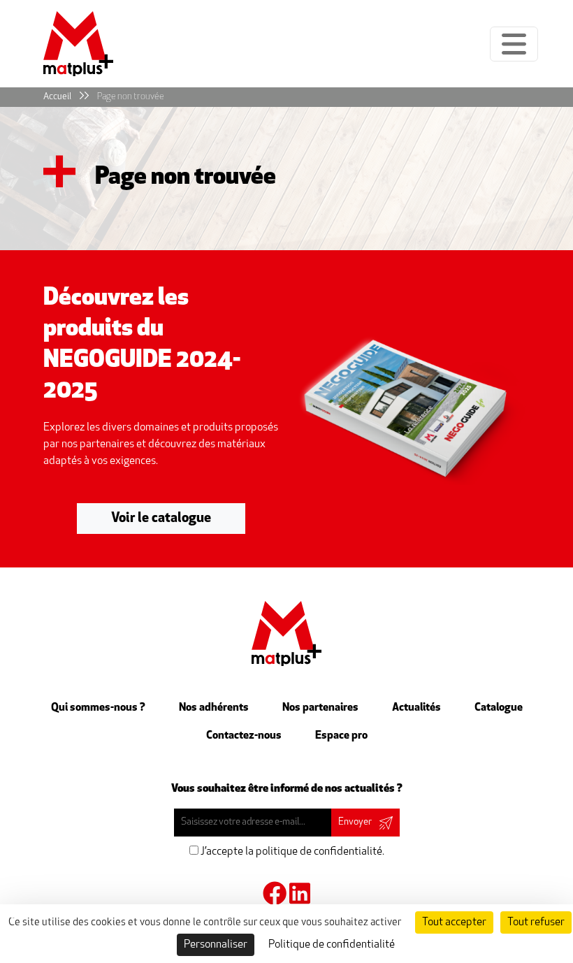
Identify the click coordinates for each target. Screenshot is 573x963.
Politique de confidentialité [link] (331, 944)
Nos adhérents (214, 708)
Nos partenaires (320, 708)
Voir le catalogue (161, 519)
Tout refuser (536, 922)
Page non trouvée (130, 96)
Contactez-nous (244, 735)
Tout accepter (454, 922)
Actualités (416, 708)
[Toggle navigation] (514, 44)
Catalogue (498, 708)
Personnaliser (215, 944)
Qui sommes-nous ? (98, 708)
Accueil (57, 96)
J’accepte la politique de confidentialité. (291, 851)
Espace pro (341, 735)
